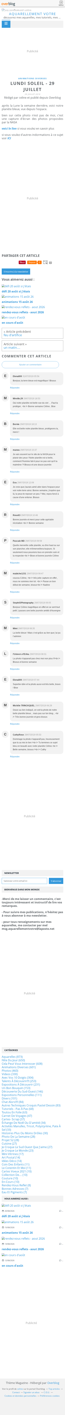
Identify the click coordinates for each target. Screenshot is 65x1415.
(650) (13, 1060)
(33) (31, 1128)
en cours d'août (12, 1266)
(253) (19, 1081)
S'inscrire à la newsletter (16, 271)
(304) (17, 1077)
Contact (16, 1392)
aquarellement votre (32, 13)
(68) (18, 1109)
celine (20, 1388)
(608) (22, 1064)
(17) (13, 1154)
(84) (13, 1102)
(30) (25, 1133)
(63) (14, 1112)
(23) (17, 1150)
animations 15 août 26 (17, 1233)
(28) (18, 1137)
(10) (17, 1171)
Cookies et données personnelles (20, 1395)
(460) (10, 1071)
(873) (12, 1057)
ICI (9, 138)
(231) (21, 1084)
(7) (15, 1189)
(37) (13, 1119)
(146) (22, 1091)
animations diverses (32, 78)
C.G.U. (47, 1392)
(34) (24, 1123)
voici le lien (9, 128)
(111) (22, 1095)
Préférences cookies (50, 1395)
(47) (17, 1116)
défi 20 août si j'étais (16, 1216)
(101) (9, 1098)
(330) (10, 1074)
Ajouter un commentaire (30, 364)
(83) (31, 1105)
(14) (11, 1157)
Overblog (53, 1383)
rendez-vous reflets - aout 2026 (23, 1249)
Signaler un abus (31, 1392)
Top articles (54, 1388)
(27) (9, 1143)
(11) (15, 1164)
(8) (16, 1185)
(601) (19, 1067)
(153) (16, 1088)
